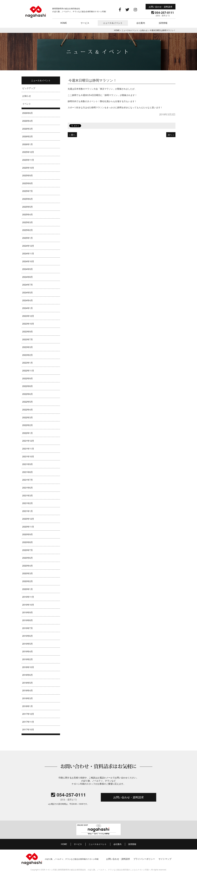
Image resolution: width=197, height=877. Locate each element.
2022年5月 (27, 401)
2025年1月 (27, 237)
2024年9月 (27, 269)
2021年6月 (27, 487)
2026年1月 (27, 144)
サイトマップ (165, 858)
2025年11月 (28, 159)
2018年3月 (27, 698)
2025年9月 (27, 175)
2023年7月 (27, 339)
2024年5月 (27, 292)
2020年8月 (27, 542)
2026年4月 (27, 120)
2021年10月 (28, 456)
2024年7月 (27, 284)
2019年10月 (28, 604)
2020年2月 (27, 581)
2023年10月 (28, 323)
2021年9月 (27, 464)
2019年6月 (27, 635)
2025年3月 (27, 222)
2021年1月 (27, 511)
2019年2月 (27, 659)
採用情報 (163, 22)
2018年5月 (27, 682)
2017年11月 (28, 721)
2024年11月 (28, 253)
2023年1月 (27, 362)
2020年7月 (27, 550)
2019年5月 (27, 643)
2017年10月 (28, 729)
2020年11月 (28, 526)
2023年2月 (27, 354)
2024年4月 (27, 300)
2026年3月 (27, 128)
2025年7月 (27, 190)
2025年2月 (27, 230)
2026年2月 (27, 136)
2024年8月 (27, 276)
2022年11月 (28, 370)
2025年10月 (28, 167)
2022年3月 (27, 417)
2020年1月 (27, 589)
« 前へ (72, 134)
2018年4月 (27, 690)
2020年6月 (27, 557)
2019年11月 (28, 596)
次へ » (171, 134)
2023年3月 (27, 347)
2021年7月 (27, 479)
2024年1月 (27, 308)
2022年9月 (27, 378)
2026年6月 (27, 112)
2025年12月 (28, 151)
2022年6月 (27, 393)
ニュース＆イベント (113, 22)
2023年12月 (28, 315)
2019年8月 (27, 620)
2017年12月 (28, 713)
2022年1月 (27, 432)
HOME (63, 22)
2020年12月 (28, 518)
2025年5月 (27, 206)
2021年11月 (28, 448)
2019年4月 (27, 651)
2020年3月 (27, 573)
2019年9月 (27, 612)
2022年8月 (27, 386)
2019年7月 (27, 628)
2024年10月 (28, 261)
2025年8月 (27, 183)
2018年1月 (27, 706)
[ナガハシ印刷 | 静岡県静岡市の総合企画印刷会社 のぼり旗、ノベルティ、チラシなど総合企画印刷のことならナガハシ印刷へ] (35, 17)
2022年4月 (27, 409)
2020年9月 (27, 534)
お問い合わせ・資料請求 (160, 6)
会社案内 (140, 22)
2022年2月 (27, 425)
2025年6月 (27, 198)
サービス (85, 22)
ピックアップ (28, 88)
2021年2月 (27, 503)
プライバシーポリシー (144, 858)
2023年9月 (27, 331)
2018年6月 (27, 674)
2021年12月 (28, 440)
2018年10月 (28, 667)
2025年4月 (27, 214)
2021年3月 (27, 495)
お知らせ (26, 95)
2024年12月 (28, 245)
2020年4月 (27, 565)
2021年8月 (27, 472)
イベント (26, 103)
